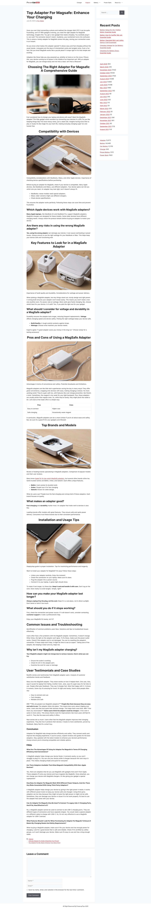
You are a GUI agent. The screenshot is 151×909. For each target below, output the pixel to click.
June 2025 (103, 85)
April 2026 (103, 64)
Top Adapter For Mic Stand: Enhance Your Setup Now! (44, 842)
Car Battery (104, 146)
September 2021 (106, 126)
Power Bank (107, 2)
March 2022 (104, 108)
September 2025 (106, 76)
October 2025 (105, 73)
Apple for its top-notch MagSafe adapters (49, 478)
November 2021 (105, 120)
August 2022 (104, 94)
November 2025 (105, 70)
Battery (96, 2)
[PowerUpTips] (33, 2)
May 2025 (103, 88)
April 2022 (103, 105)
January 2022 (105, 114)
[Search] (121, 13)
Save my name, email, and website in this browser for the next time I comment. (56, 890)
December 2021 (105, 117)
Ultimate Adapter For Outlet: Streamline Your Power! (44, 841)
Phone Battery (105, 152)
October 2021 (104, 123)
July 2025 (103, 82)
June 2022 (103, 100)
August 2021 (104, 129)
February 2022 (105, 111)
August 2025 (104, 79)
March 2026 (104, 67)
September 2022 (106, 91)
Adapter (87, 2)
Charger (79, 2)
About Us (118, 2)
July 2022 (103, 97)
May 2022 (103, 103)
